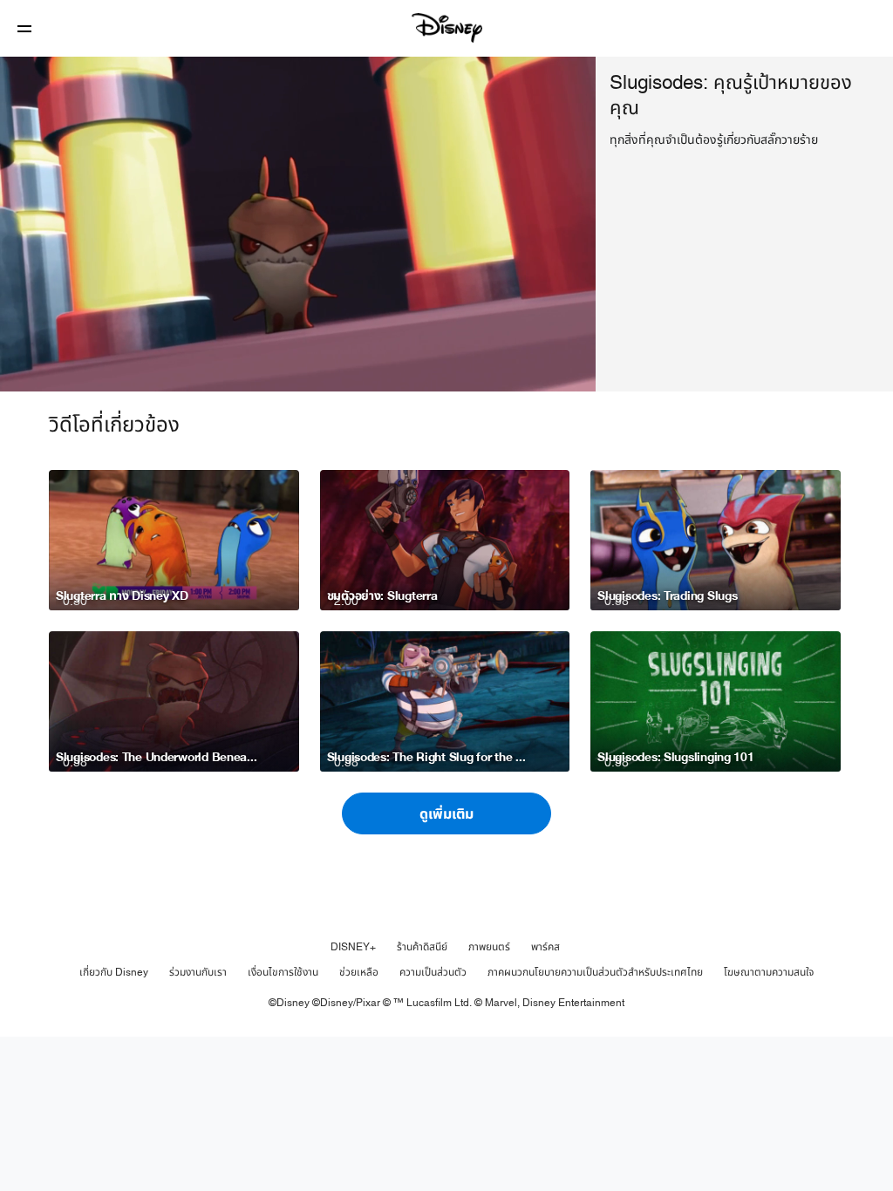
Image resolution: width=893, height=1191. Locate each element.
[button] (24, 28)
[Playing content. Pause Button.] (36, 367)
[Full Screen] (554, 367)
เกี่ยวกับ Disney (113, 972)
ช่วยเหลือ (358, 972)
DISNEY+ (353, 947)
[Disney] (446, 28)
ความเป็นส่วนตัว (433, 972)
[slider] (297, 343)
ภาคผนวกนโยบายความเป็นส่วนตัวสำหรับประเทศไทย (595, 972)
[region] (298, 224)
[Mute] (73, 367)
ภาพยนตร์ (489, 947)
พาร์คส (545, 947)
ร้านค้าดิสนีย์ (422, 947)
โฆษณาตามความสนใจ (769, 972)
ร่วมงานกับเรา (198, 972)
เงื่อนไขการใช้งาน (283, 972)
